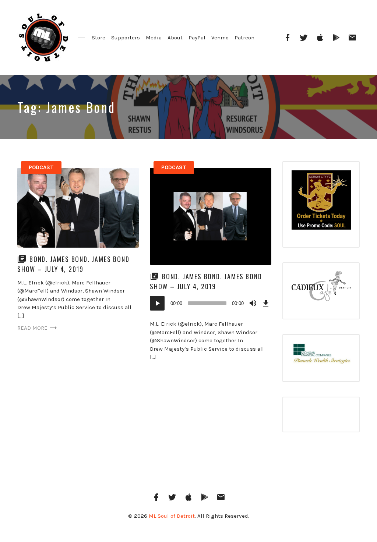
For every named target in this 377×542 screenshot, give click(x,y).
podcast (41, 167)
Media (154, 37)
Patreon (244, 37)
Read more (32, 328)
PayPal (196, 37)
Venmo (220, 37)
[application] (210, 303)
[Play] (157, 303)
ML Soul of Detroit (172, 516)
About (175, 37)
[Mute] (252, 303)
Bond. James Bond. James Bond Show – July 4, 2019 (73, 264)
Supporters (125, 37)
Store (98, 37)
